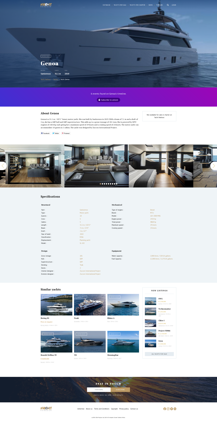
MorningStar (112, 355)
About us (89, 409)
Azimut (76, 358)
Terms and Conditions (101, 409)
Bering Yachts (44, 325)
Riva (108, 321)
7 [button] (112, 184)
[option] (32, 165)
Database (106, 5)
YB (75, 355)
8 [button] (114, 184)
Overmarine (161, 314)
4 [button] (106, 184)
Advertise (80, 409)
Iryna (160, 341)
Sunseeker (77, 321)
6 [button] (110, 184)
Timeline (159, 5)
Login (174, 5)
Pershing (109, 358)
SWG (160, 298)
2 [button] (102, 184)
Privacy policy (124, 409)
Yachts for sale (120, 5)
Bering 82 (45, 318)
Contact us (134, 409)
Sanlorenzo (46, 73)
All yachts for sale (159, 354)
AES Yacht (161, 336)
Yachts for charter (137, 5)
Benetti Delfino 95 (49, 355)
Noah (76, 318)
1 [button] (100, 184)
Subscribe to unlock (109, 100)
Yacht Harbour (46, 5)
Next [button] (213, 166)
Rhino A (110, 318)
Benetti (43, 362)
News (151, 5)
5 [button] (108, 184)
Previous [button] (3, 166)
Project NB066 (164, 331)
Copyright (114, 409)
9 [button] (116, 184)
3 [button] (104, 184)
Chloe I (161, 320)
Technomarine (164, 309)
